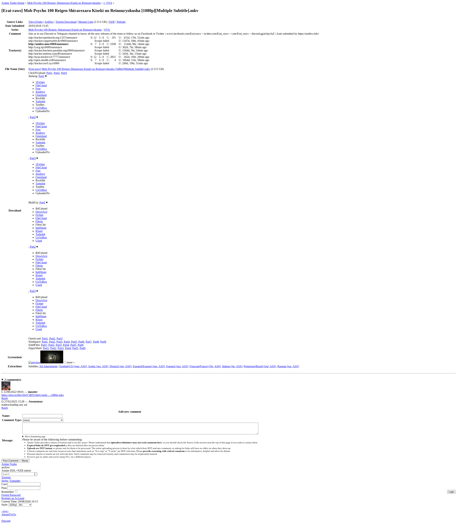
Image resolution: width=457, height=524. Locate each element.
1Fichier (40, 82)
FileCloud (41, 85)
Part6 (81, 341)
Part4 (67, 341)
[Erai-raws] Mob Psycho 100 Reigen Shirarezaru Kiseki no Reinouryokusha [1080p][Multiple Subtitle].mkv (89, 68)
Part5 (74, 341)
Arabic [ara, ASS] (98, 366)
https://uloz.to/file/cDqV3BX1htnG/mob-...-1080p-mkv (32, 395)
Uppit (39, 240)
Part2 (57, 72)
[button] (65, 362)
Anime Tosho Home (12, 2)
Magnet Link (85, 21)
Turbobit (40, 101)
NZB (112, 21)
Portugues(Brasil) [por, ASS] (260, 366)
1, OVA (107, 2)
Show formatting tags (35, 436)
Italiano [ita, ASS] (232, 366)
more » (71, 362)
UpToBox (41, 107)
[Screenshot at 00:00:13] (34, 362)
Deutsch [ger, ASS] (120, 366)
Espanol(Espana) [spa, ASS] (149, 366)
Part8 (96, 341)
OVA (107, 29)
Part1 (49, 72)
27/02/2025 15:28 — (22, 401)
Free (38, 88)
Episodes (15, 480)
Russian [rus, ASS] (288, 366)
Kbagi (39, 231)
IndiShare (41, 227)
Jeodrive (40, 91)
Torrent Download (66, 21)
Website (121, 21)
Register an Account (12, 498)
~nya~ (5, 511)
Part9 (103, 341)
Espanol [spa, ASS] (177, 366)
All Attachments (48, 366)
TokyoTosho (35, 21)
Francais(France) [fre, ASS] (205, 366)
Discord (5, 520)
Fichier (39, 214)
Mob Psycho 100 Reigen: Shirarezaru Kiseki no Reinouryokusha (64, 2)
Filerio (39, 221)
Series (4, 480)
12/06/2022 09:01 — (19, 391)
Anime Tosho (9, 464)
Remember (7, 491)
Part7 (89, 341)
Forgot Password (11, 495)
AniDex (49, 21)
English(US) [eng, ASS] (73, 366)
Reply (4, 398)
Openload (41, 95)
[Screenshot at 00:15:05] (51, 362)
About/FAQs (8, 514)
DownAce (41, 211)
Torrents (6, 477)
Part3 (64, 72)
